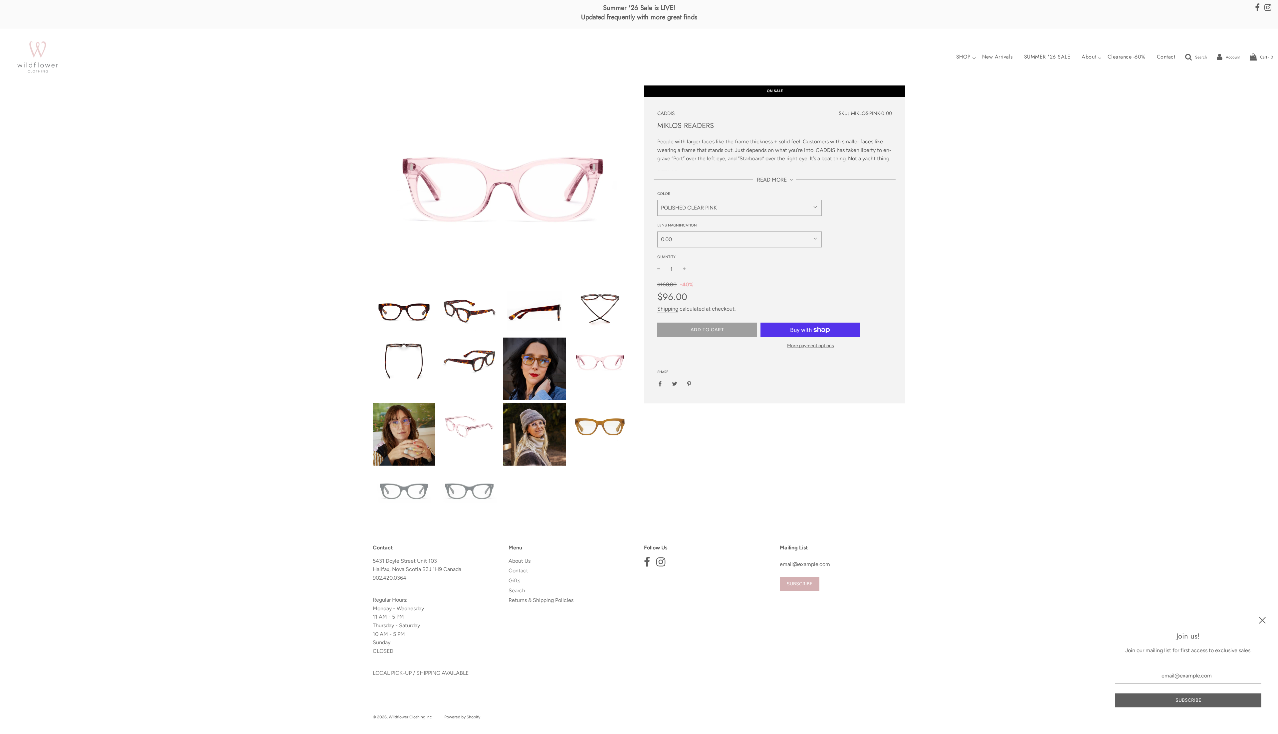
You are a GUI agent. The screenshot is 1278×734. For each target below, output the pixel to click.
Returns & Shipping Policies (541, 600)
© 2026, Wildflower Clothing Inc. (403, 717)
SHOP (963, 57)
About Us (520, 561)
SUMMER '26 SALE (1047, 57)
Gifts (514, 580)
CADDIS (666, 113)
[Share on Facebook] (662, 383)
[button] (739, 208)
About (1089, 57)
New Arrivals (997, 57)
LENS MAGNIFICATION (677, 225)
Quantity (666, 257)
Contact (1166, 57)
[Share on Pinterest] (689, 383)
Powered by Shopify (462, 717)
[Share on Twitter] (674, 383)
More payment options (810, 346)
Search (517, 590)
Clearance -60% (1127, 57)
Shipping (667, 309)
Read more (772, 180)
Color (663, 194)
